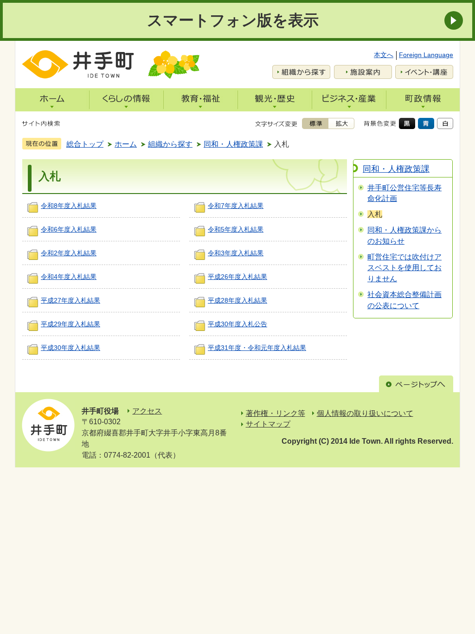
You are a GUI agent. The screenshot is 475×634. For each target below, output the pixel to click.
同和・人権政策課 (233, 144)
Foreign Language (426, 54)
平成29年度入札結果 (70, 324)
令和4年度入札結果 (68, 276)
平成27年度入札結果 (70, 300)
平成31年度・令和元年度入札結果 (257, 347)
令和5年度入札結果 (235, 229)
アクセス (147, 411)
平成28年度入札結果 (237, 300)
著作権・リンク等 (275, 413)
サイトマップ (268, 424)
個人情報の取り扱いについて (365, 413)
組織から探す (170, 144)
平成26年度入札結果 (237, 276)
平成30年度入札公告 (237, 324)
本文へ (383, 54)
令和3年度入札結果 (235, 253)
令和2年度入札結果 (68, 253)
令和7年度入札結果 (235, 205)
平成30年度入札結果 (70, 347)
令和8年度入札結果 (68, 205)
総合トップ (84, 144)
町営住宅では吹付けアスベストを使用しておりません (404, 268)
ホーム (126, 144)
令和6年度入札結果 (68, 229)
